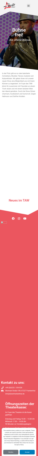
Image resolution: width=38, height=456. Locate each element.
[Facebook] (13, 218)
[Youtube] (24, 218)
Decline (10, 452)
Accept (27, 452)
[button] (28, 5)
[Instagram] (19, 218)
